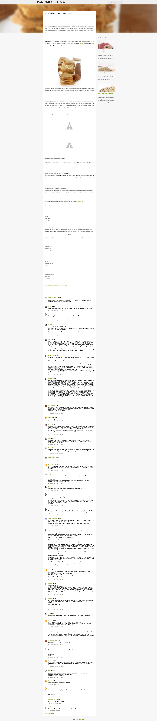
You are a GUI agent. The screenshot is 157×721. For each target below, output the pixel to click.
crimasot (50, 583)
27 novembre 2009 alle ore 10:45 (55, 657)
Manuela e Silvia (51, 405)
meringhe (50, 630)
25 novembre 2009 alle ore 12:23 (55, 401)
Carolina (50, 424)
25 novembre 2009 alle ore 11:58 (55, 352)
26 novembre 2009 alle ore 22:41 (55, 644)
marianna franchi (52, 297)
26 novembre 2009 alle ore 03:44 (55, 579)
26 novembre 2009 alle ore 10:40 (55, 617)
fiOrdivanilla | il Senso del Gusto (50, 2)
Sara (49, 670)
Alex (49, 509)
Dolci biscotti (48, 285)
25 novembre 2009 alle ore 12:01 (55, 374)
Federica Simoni (51, 457)
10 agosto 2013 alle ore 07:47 (54, 710)
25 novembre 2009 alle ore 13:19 (55, 444)
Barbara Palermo (52, 447)
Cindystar (50, 474)
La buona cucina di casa (80, 201)
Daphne (50, 680)
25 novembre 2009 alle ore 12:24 (55, 413)
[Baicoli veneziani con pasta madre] (69, 71)
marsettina (50, 417)
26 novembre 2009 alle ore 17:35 (55, 626)
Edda (49, 306)
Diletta (49, 647)
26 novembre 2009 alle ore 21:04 (55, 637)
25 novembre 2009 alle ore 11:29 (55, 310)
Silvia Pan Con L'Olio (52, 518)
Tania (49, 613)
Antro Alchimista (52, 640)
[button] (45, 17)
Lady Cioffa (50, 494)
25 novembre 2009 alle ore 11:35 (55, 320)
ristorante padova (52, 699)
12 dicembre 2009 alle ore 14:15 (55, 696)
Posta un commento (49, 713)
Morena (50, 688)
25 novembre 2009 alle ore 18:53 (55, 505)
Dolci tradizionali (56, 285)
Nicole (49, 324)
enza (49, 569)
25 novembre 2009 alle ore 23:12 (55, 525)
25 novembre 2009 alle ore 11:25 (55, 303)
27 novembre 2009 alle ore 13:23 (55, 677)
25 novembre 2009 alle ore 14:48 (55, 460)
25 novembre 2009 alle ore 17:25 (55, 490)
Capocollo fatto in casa (102, 72)
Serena (49, 339)
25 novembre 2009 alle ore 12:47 (55, 434)
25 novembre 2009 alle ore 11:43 (55, 335)
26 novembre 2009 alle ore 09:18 (55, 609)
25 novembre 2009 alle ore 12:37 (55, 420)
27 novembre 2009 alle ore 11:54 (55, 666)
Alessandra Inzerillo (52, 464)
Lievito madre (64, 285)
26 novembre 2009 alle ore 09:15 (55, 594)
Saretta (50, 313)
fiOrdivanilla (51, 355)
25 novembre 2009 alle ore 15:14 (55, 470)
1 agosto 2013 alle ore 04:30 (54, 703)
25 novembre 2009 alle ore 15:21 (55, 483)
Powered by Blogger (79, 719)
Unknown (50, 620)
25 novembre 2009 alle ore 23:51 (55, 565)
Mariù (49, 486)
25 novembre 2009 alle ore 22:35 (55, 514)
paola (49, 438)
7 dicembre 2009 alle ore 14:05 (55, 684)
